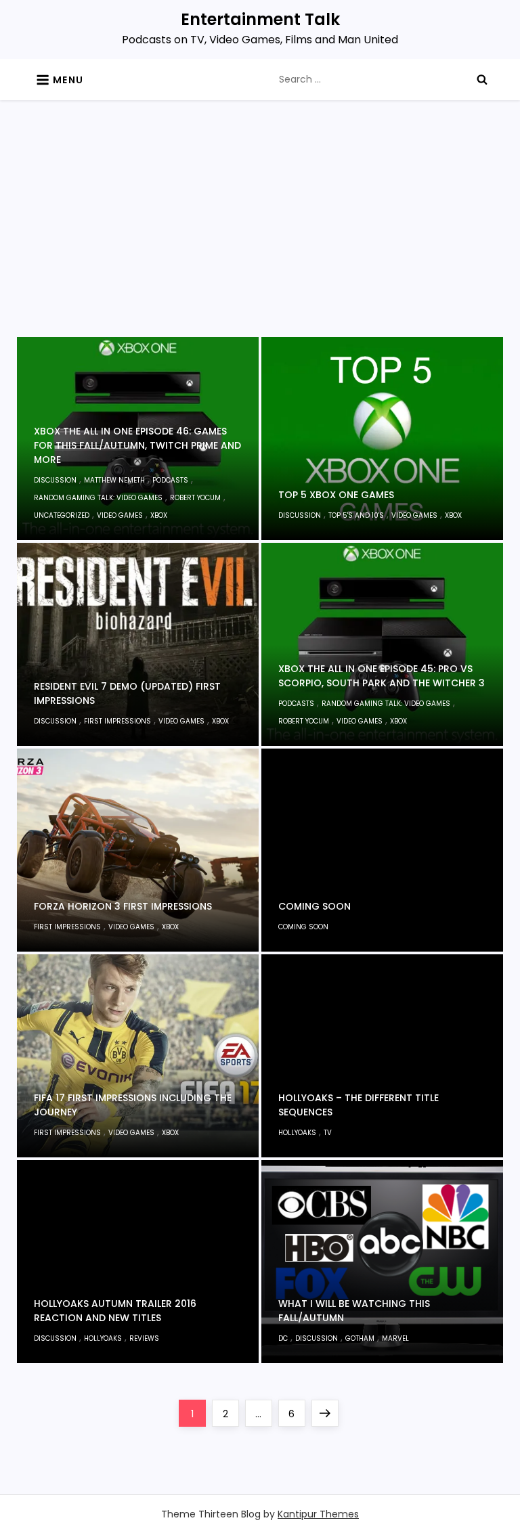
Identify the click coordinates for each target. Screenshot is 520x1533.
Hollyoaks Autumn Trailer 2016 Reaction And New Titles (115, 1311)
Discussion (55, 480)
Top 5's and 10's (356, 515)
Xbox (158, 515)
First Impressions (117, 721)
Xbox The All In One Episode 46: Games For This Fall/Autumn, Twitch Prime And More (137, 445)
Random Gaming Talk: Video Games (98, 497)
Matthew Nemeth (114, 480)
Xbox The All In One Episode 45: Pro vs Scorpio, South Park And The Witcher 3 (381, 676)
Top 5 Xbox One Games (336, 495)
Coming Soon (314, 906)
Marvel (395, 1338)
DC (283, 1338)
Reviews (144, 1338)
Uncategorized (61, 515)
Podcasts (170, 480)
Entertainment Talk (260, 19)
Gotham (359, 1338)
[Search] (482, 79)
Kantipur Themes (318, 1514)
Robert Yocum (195, 497)
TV (328, 1132)
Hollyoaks (297, 1132)
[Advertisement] (260, 235)
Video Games (120, 515)
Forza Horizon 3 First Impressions (123, 906)
